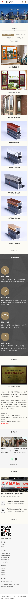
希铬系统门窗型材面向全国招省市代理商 (12, 493)
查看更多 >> (14, 250)
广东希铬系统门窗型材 (14, 92)
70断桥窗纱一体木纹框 (14, 218)
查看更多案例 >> (14, 464)
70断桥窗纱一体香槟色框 (14, 243)
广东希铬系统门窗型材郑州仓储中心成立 (17, 509)
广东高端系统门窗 (14, 67)
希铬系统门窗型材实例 (14, 117)
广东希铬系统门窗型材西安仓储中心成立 (17, 501)
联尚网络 (12, 598)
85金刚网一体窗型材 (14, 142)
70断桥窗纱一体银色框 (14, 193)
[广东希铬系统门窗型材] (14, 375)
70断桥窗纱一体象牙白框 (14, 167)
